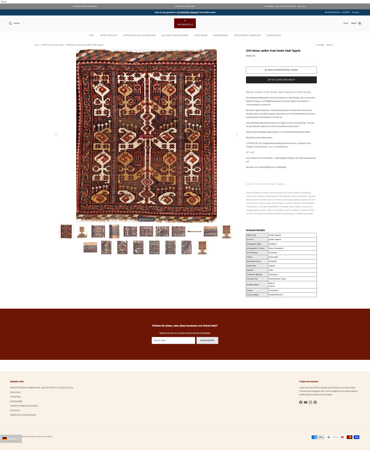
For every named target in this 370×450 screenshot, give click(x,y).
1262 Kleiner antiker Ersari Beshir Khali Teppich (85, 45)
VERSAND (15, 397)
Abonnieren (207, 340)
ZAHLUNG (15, 392)
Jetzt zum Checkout (281, 80)
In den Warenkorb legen (281, 70)
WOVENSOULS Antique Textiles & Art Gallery (34, 437)
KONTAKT (346, 12)
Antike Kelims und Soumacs (52, 45)
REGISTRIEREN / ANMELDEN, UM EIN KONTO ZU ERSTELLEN (41, 387)
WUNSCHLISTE (274, 35)
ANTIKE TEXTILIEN (108, 35)
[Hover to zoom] (146, 136)
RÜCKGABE (16, 401)
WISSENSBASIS (220, 35)
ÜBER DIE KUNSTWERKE (23, 415)
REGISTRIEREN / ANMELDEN (247, 35)
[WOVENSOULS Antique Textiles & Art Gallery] (185, 23)
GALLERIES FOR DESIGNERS (175, 35)
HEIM (91, 35)
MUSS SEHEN (200, 35)
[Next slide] (237, 134)
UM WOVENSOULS (332, 12)
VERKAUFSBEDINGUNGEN (24, 406)
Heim (37, 45)
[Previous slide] (56, 134)
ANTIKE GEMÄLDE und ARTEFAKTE (139, 35)
